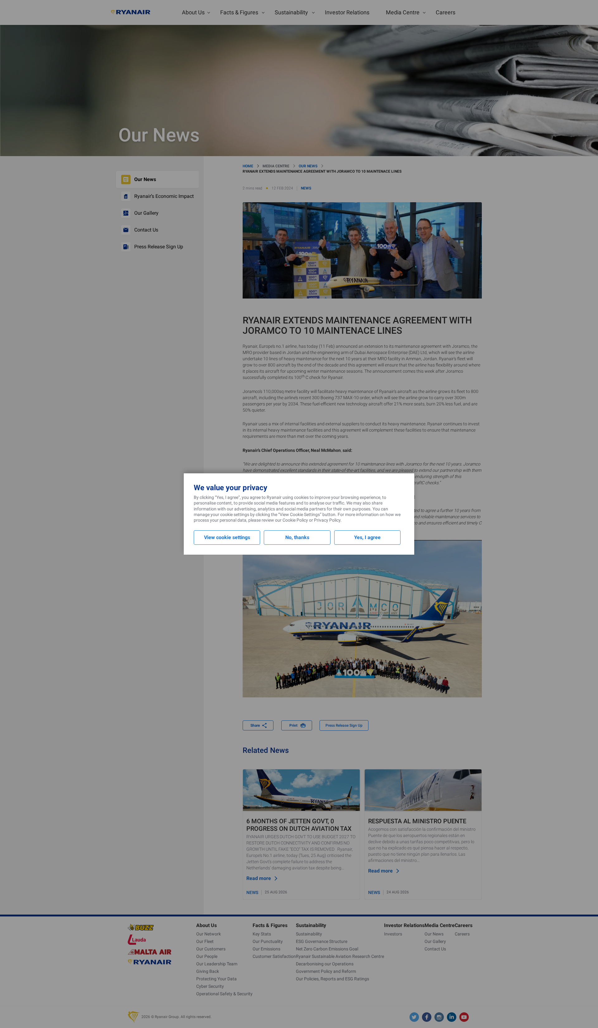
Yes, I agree (367, 537)
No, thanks (297, 537)
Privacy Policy (327, 520)
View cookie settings (227, 537)
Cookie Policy (295, 520)
